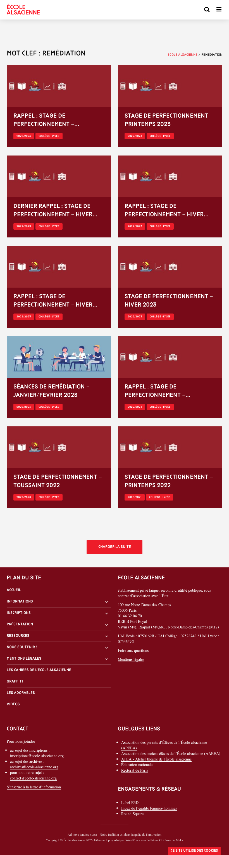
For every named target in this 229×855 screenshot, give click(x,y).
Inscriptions (19, 613)
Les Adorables (21, 693)
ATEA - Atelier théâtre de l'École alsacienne (156, 759)
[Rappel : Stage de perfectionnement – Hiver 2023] (170, 176)
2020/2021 (135, 497)
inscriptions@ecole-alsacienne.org (37, 755)
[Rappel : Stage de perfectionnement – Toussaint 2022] (170, 356)
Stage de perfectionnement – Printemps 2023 (169, 120)
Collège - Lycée (49, 136)
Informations (20, 601)
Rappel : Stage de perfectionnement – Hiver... (167, 210)
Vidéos (13, 704)
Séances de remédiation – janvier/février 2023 (51, 391)
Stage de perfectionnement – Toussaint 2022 (57, 481)
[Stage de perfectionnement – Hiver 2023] (170, 266)
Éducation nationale (136, 764)
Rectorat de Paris (134, 770)
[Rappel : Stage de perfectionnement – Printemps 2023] (59, 85)
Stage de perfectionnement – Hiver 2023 (169, 301)
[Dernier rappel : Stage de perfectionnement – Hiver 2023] (59, 176)
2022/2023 (23, 136)
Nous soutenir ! (22, 647)
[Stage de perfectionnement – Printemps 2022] (170, 447)
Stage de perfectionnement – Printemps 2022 (169, 481)
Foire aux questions (133, 650)
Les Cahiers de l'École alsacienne (39, 670)
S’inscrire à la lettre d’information (34, 787)
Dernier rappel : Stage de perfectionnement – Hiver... (55, 210)
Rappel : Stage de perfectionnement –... (46, 120)
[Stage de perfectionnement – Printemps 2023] (170, 85)
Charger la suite (114, 547)
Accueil (14, 590)
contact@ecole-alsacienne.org (33, 778)
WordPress (132, 840)
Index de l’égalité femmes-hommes (149, 808)
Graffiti (15, 681)
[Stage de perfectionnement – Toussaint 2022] (59, 447)
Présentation (20, 624)
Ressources (18, 636)
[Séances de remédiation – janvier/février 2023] (59, 356)
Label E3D (130, 802)
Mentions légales (24, 658)
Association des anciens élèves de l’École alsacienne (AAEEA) (170, 753)
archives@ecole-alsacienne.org (34, 766)
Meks (179, 840)
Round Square (132, 813)
